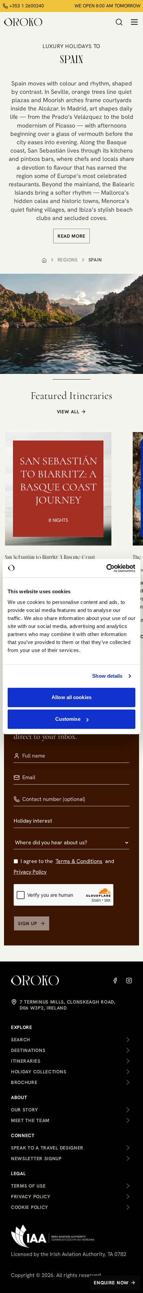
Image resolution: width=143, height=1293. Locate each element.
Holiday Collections (38, 1072)
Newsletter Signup (36, 1158)
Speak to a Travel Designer (47, 1148)
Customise (67, 719)
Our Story (24, 1110)
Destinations (28, 1050)
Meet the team (30, 1120)
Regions (68, 260)
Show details (107, 676)
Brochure (24, 1082)
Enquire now (111, 1283)
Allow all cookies (71, 697)
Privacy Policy (30, 871)
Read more (71, 236)
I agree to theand (64, 866)
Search (20, 1040)
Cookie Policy (29, 1207)
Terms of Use (28, 1186)
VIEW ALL (68, 412)
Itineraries (26, 1061)
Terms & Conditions (79, 861)
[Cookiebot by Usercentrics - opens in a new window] (106, 568)
